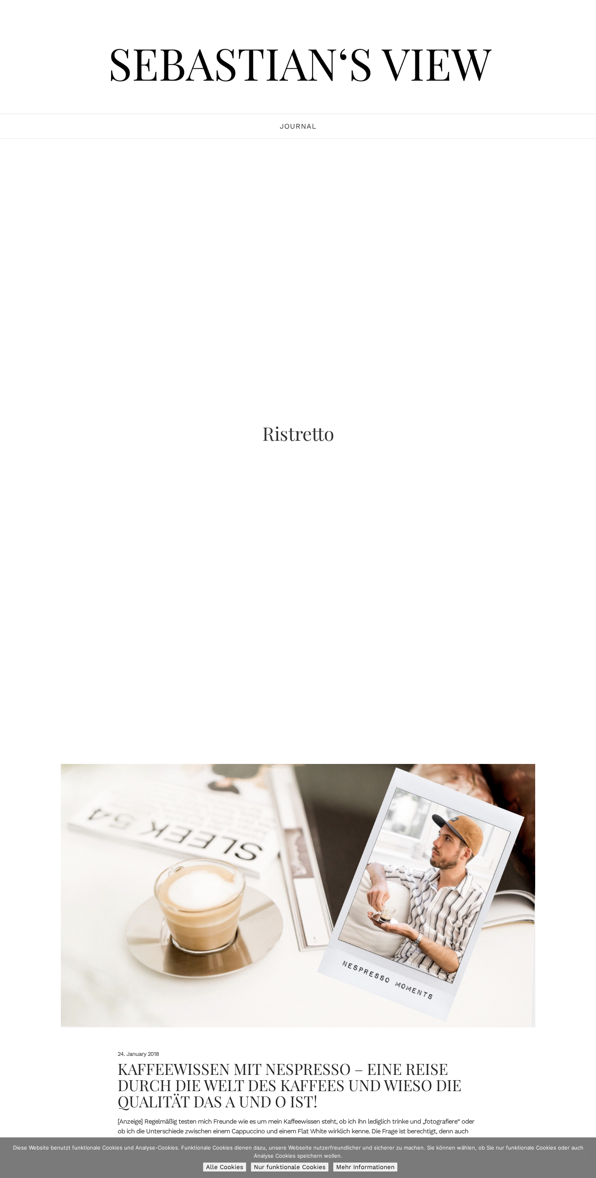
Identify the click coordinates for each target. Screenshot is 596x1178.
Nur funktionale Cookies (290, 1167)
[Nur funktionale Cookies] (586, 1158)
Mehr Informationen (365, 1167)
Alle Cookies (224, 1167)
